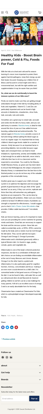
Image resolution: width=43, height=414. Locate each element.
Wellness (20, 315)
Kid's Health (11, 315)
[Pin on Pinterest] (16, 327)
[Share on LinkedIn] (12, 327)
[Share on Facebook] (3, 327)
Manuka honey (24, 125)
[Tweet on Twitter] (7, 327)
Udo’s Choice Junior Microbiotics (23, 206)
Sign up (34, 398)
